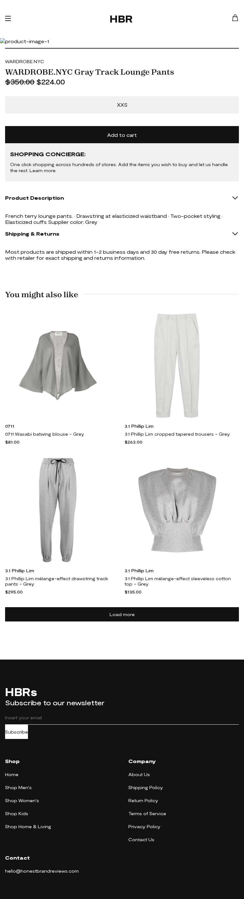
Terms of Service (147, 813)
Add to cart (122, 135)
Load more (122, 614)
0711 (9, 426)
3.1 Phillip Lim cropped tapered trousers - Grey (177, 434)
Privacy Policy (144, 826)
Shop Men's (18, 787)
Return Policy (143, 800)
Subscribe (16, 732)
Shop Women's (22, 800)
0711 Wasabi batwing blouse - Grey (44, 434)
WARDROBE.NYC (24, 61)
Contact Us (141, 839)
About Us (139, 774)
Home (11, 774)
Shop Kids (16, 813)
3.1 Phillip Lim (139, 426)
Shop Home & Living (28, 826)
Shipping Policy (145, 787)
